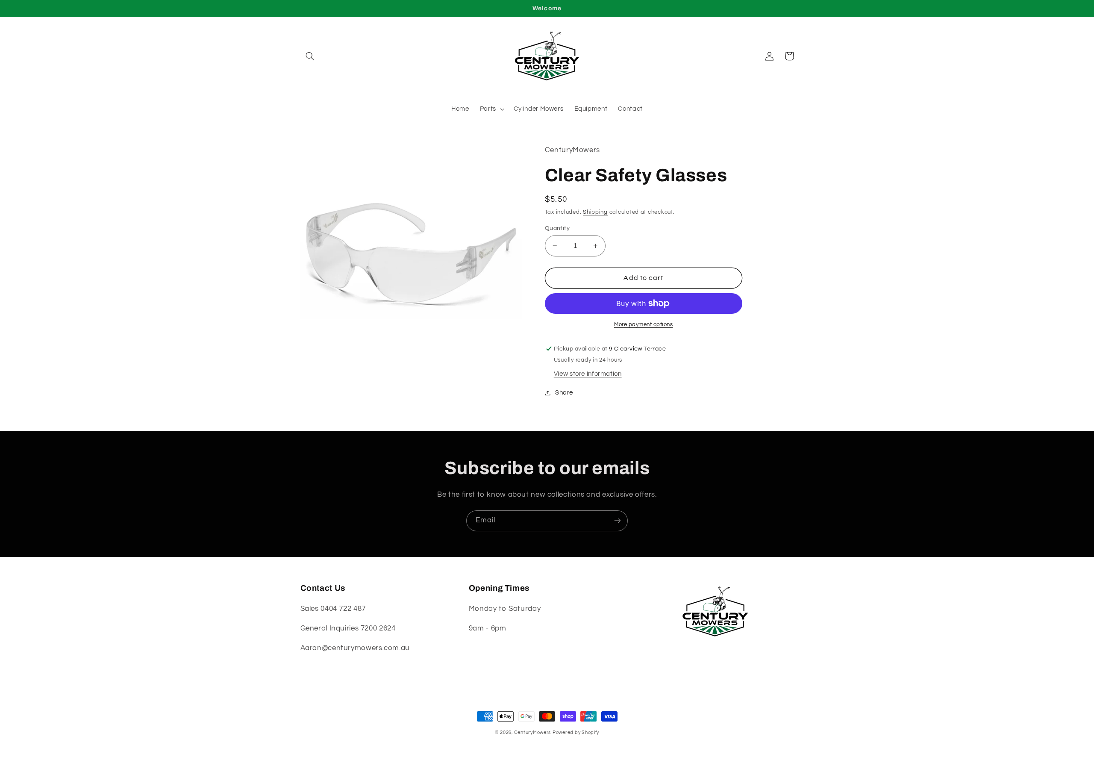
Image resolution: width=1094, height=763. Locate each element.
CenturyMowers (532, 732)
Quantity (557, 228)
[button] (310, 56)
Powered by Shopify (576, 732)
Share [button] (564, 392)
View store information (588, 374)
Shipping (595, 212)
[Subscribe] (617, 520)
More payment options (643, 324)
